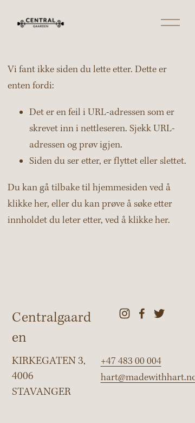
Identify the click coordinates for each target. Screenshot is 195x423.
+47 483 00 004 (131, 361)
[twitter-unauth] (159, 313)
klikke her (27, 204)
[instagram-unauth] (124, 313)
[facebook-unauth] (141, 313)
